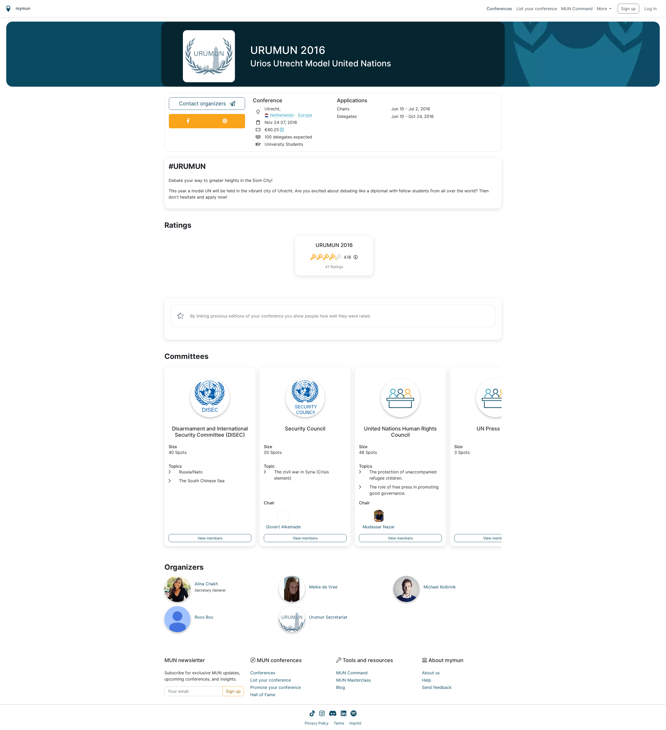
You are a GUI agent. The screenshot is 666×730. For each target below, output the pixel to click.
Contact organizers (202, 103)
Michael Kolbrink (440, 586)
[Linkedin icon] (343, 714)
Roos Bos (204, 617)
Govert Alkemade (283, 526)
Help (426, 680)
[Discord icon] (333, 714)
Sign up (628, 8)
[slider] (326, 257)
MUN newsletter (184, 660)
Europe (305, 115)
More (602, 8)
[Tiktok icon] (312, 714)
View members (209, 538)
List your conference (536, 8)
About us (431, 672)
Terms (339, 723)
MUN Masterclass (353, 680)
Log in (650, 8)
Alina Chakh (206, 583)
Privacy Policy (317, 723)
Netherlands (282, 115)
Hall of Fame (262, 694)
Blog (340, 687)
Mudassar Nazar (379, 526)
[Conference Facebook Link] (188, 121)
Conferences (499, 8)
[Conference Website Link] (225, 121)
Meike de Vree (323, 586)
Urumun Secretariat (328, 617)
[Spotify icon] (353, 714)
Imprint (355, 723)
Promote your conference (275, 687)
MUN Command (577, 8)
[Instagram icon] (322, 714)
